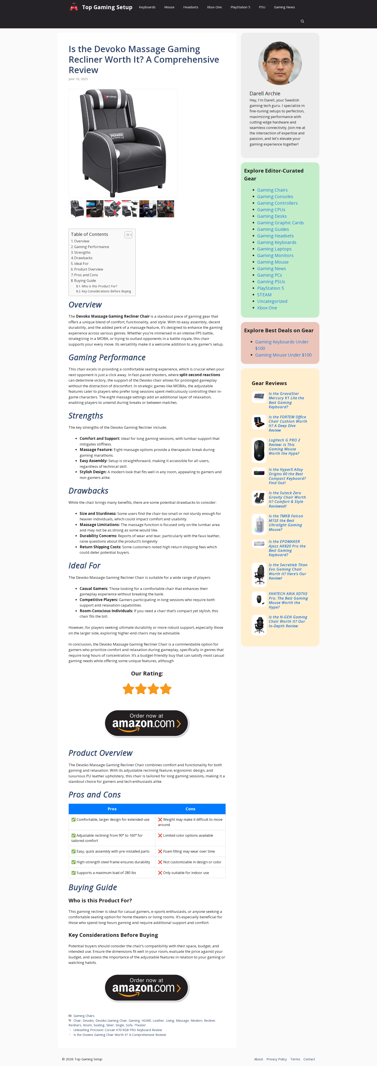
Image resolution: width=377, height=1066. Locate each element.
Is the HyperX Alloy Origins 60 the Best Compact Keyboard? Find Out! (287, 476)
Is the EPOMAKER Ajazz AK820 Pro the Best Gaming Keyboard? (287, 548)
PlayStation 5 (240, 7)
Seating (99, 1025)
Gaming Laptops (274, 249)
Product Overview (88, 269)
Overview (81, 241)
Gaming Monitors (275, 255)
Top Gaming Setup (107, 7)
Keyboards (147, 7)
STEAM (264, 295)
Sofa (129, 1025)
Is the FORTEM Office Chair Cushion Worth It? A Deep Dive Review (288, 423)
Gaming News (284, 7)
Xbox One (214, 7)
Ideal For (81, 263)
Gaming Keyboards (276, 242)
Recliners (75, 1025)
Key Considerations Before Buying (106, 291)
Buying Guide (85, 280)
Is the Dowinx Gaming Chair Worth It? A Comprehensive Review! (120, 1035)
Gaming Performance (91, 246)
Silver (110, 1025)
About (258, 1059)
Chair (77, 1020)
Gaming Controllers (277, 203)
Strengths (82, 252)
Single (120, 1025)
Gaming (134, 1020)
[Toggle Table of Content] (126, 234)
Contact (309, 1059)
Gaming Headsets (275, 236)
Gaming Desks (272, 216)
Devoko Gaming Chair (111, 1020)
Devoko (88, 1020)
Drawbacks (83, 257)
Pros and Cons (86, 274)
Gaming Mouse (273, 262)
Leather (158, 1020)
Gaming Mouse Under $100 (283, 355)
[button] (302, 21)
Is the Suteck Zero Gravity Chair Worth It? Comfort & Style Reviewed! (287, 499)
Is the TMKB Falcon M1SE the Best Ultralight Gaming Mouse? (286, 522)
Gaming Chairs (84, 1016)
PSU (262, 7)
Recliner (209, 1020)
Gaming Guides (273, 229)
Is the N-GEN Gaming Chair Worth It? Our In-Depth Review (288, 621)
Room (87, 1025)
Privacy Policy (276, 1059)
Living (170, 1020)
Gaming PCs (269, 275)
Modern (196, 1020)
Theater (140, 1025)
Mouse (169, 7)
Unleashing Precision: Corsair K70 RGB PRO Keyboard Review (118, 1030)
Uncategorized (272, 301)
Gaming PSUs (271, 281)
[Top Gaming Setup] (74, 7)
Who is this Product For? (99, 286)
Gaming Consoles (275, 196)
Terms (295, 1059)
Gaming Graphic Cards (280, 223)
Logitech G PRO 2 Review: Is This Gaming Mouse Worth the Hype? (284, 446)
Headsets (190, 7)
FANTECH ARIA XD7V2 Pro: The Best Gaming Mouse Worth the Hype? (288, 600)
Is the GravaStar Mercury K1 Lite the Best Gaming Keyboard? (286, 400)
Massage (182, 1020)
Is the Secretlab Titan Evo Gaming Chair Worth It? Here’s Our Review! (288, 571)
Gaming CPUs (271, 210)
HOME (146, 1020)
